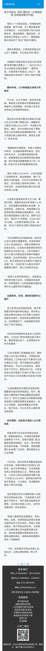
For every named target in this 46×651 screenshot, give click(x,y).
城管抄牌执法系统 (23, 604)
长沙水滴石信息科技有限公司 (25, 644)
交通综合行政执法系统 (23, 613)
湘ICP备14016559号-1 (24, 647)
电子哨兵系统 (23, 601)
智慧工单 (23, 618)
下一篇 (26, 564)
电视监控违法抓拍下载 (23, 615)
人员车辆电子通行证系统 (23, 607)
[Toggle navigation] (38, 4)
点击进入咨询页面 (31, 592)
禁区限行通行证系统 (23, 610)
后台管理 (23, 621)
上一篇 (20, 564)
